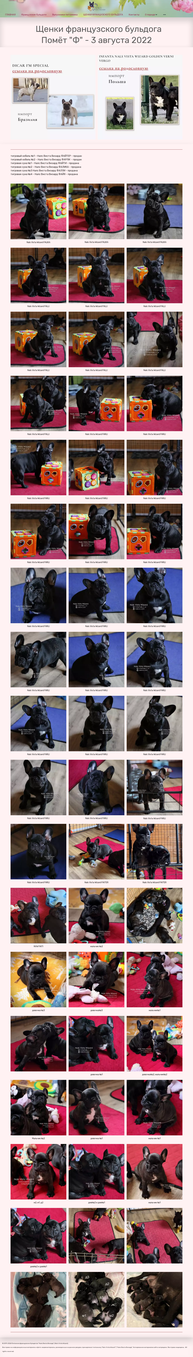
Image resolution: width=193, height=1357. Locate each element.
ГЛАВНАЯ (10, 14)
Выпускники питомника (65, 14)
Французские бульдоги (33, 14)
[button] (151, 14)
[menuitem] (10, 14)
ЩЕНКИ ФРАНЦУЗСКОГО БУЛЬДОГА (103, 14)
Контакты (134, 14)
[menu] (96, 14)
